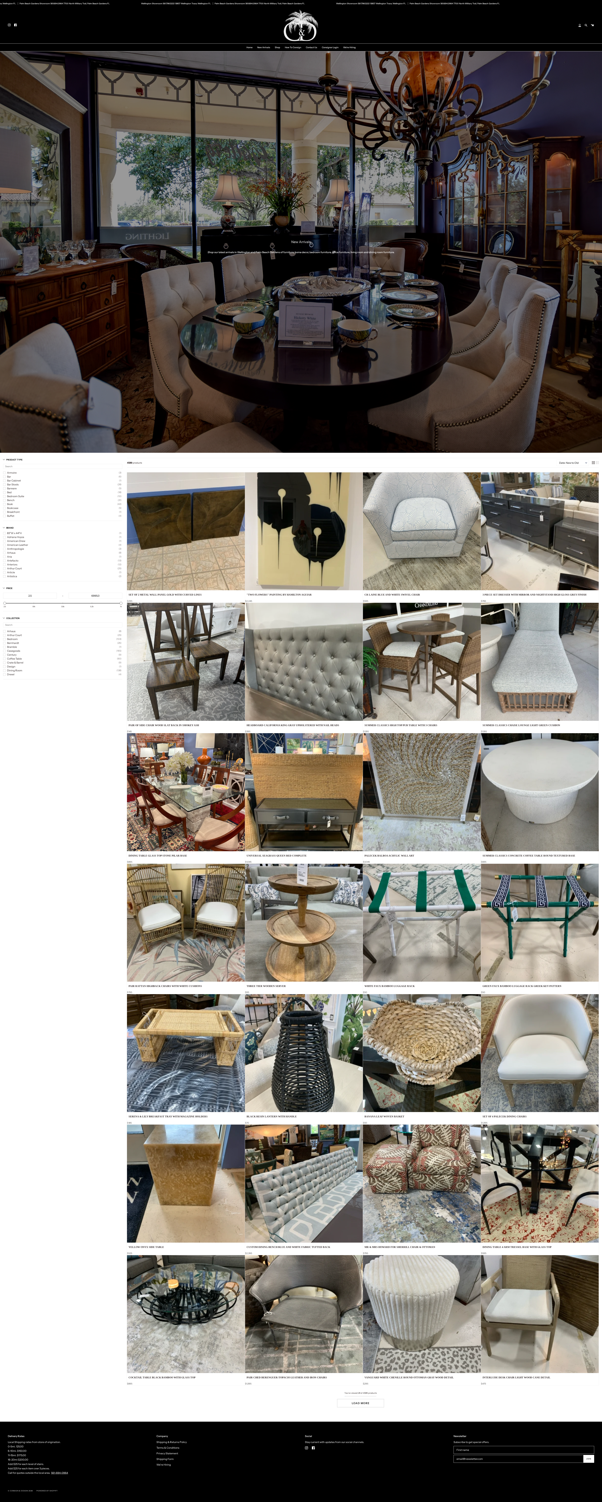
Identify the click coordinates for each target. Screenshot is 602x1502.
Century (11, 654)
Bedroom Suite (15, 496)
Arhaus (11, 552)
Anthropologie (15, 548)
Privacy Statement (167, 1453)
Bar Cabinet (14, 480)
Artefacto (12, 560)
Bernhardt (13, 643)
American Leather (17, 544)
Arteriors (12, 564)
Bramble (12, 646)
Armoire (12, 472)
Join (588, 1459)
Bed (9, 492)
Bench (11, 500)
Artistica (12, 576)
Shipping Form (165, 1459)
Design (11, 666)
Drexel (10, 674)
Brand (10, 528)
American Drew (16, 541)
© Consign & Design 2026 (20, 1491)
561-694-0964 (59, 1472)
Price (9, 588)
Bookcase (12, 508)
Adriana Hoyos (15, 537)
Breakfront (13, 511)
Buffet (10, 515)
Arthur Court (14, 568)
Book (10, 504)
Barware (12, 488)
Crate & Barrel (15, 662)
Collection (13, 618)
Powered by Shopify (47, 1491)
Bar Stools (13, 484)
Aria (9, 556)
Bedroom (12, 639)
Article (11, 572)
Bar (9, 476)
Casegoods (13, 650)
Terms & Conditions (167, 1447)
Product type (14, 459)
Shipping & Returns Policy (171, 1442)
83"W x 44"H (14, 533)
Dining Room (14, 670)
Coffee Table (14, 658)
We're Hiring (163, 1464)
